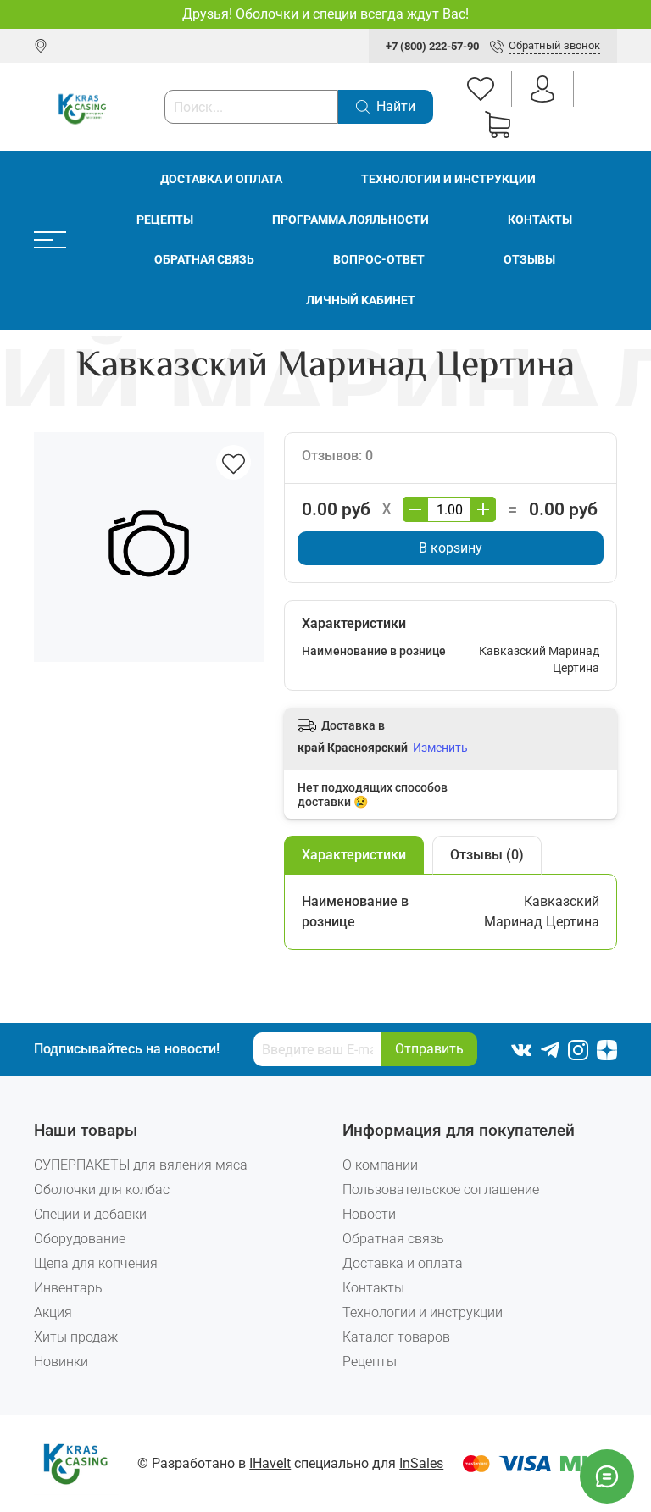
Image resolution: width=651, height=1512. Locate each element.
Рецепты (164, 220)
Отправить (429, 1049)
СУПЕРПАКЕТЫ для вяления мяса (141, 1165)
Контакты (540, 220)
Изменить (440, 747)
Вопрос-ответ (379, 260)
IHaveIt (270, 1463)
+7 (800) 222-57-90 (432, 46)
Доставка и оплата (221, 179)
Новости (369, 1214)
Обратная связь (204, 260)
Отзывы (529, 260)
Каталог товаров (396, 1337)
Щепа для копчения (96, 1263)
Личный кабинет (360, 300)
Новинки (61, 1362)
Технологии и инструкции (448, 179)
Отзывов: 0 (337, 455)
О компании (380, 1165)
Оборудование (79, 1239)
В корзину (450, 548)
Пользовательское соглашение (440, 1189)
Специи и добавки (90, 1214)
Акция (53, 1312)
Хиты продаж (76, 1337)
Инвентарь (68, 1288)
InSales (421, 1463)
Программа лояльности (350, 220)
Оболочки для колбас (102, 1189)
